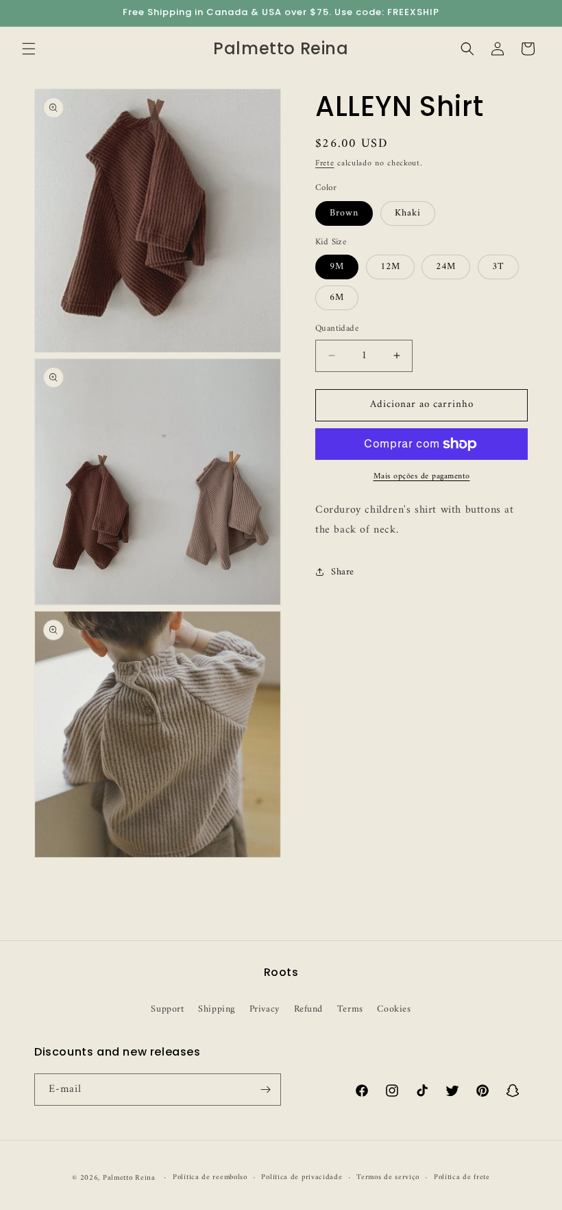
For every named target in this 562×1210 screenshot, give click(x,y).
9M (337, 266)
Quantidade (336, 329)
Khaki (408, 213)
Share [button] (342, 572)
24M (446, 266)
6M (337, 297)
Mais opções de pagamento (422, 477)
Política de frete (462, 1178)
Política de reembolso (210, 1178)
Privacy (264, 1009)
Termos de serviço (387, 1178)
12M (390, 266)
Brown (344, 213)
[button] (29, 49)
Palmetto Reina (129, 1178)
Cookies (394, 1009)
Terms (350, 1009)
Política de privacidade (301, 1178)
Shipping (216, 1009)
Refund (308, 1009)
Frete (324, 163)
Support (167, 1009)
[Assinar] (265, 1089)
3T (498, 266)
